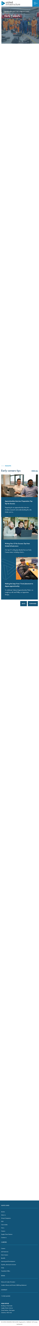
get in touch (7, 112)
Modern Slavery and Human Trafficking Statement (14, 1285)
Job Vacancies (4, 1251)
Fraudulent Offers (5, 1271)
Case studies (4, 1224)
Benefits (3, 1258)
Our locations (8, 1140)
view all (34, 471)
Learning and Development (8, 1261)
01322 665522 (6, 1296)
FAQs (2, 1268)
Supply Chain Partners (6, 1234)
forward (32, 604)
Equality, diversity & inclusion (8, 1264)
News (2, 1228)
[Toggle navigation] (35, 3)
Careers (3, 1231)
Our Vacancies (8, 201)
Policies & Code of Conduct (8, 1282)
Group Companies (6, 1218)
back (23, 604)
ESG (2, 1221)
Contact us (4, 1237)
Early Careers (4, 1255)
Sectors (3, 1212)
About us (3, 1215)
